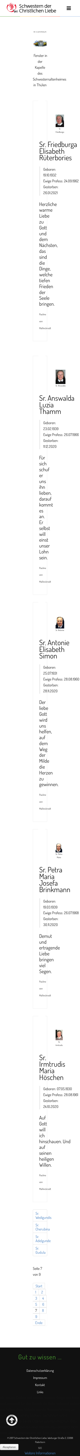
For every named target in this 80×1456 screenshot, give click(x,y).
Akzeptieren (9, 1447)
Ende (38, 1322)
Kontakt (40, 1385)
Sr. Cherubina (41, 1227)
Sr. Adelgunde (41, 1238)
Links (40, 1392)
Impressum (40, 1378)
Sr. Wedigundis (41, 1215)
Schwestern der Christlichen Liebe (31, 8)
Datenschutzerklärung (40, 1371)
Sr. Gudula (40, 1250)
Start (38, 1286)
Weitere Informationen (40, 1453)
